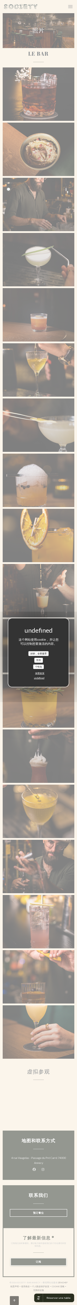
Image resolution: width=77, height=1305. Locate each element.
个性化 (38, 666)
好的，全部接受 (38, 653)
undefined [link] (39, 678)
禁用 (38, 660)
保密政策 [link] (39, 673)
